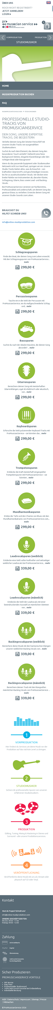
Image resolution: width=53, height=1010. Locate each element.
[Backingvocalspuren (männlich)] (26, 672)
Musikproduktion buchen (18, 94)
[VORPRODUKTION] (2, 37)
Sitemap (35, 999)
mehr (26, 262)
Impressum (25, 999)
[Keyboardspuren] (26, 415)
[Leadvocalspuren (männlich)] (26, 586)
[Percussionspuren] (26, 285)
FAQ (4, 103)
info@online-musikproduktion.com (18, 222)
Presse (43, 999)
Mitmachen (8, 1002)
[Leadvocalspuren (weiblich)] (26, 545)
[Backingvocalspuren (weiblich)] (26, 630)
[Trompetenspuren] (26, 456)
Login (6, 14)
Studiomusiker (30, 111)
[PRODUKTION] (49, 37)
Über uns (7, 3)
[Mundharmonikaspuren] (26, 500)
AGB (4, 999)
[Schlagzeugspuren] (26, 241)
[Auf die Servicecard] (17, 267)
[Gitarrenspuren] (26, 370)
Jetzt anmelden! (12, 11)
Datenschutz (13, 999)
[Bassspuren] (26, 329)
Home (5, 86)
